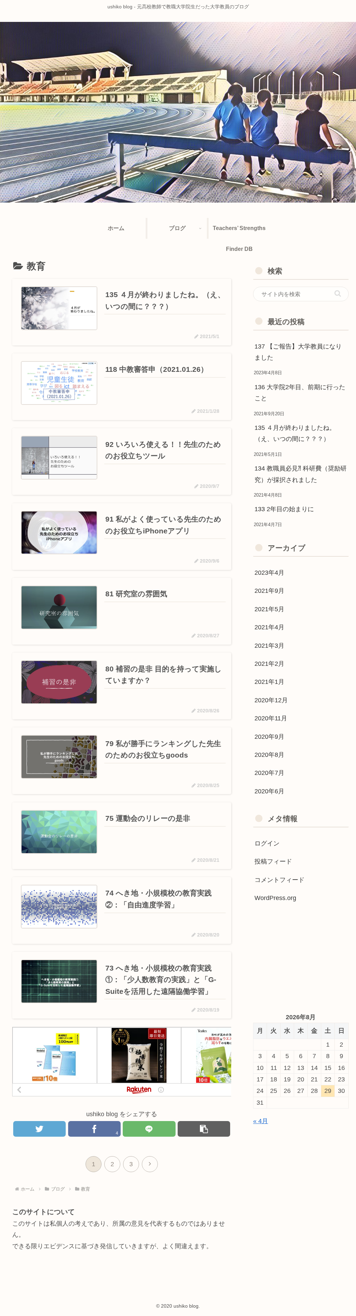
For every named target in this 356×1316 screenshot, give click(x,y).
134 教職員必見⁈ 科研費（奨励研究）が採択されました (300, 474)
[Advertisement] (300, 959)
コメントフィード (279, 879)
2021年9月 (269, 590)
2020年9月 (269, 736)
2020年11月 (270, 718)
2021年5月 (269, 609)
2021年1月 (269, 681)
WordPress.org (275, 897)
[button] (338, 293)
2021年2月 (269, 663)
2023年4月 (269, 572)
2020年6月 (269, 791)
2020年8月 (269, 754)
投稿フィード (273, 861)
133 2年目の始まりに (284, 509)
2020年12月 (271, 700)
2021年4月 (269, 627)
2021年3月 (269, 645)
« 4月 (260, 1121)
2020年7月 (269, 772)
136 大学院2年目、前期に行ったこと (299, 393)
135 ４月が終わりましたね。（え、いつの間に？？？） (294, 433)
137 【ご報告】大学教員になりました (298, 352)
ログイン (267, 843)
